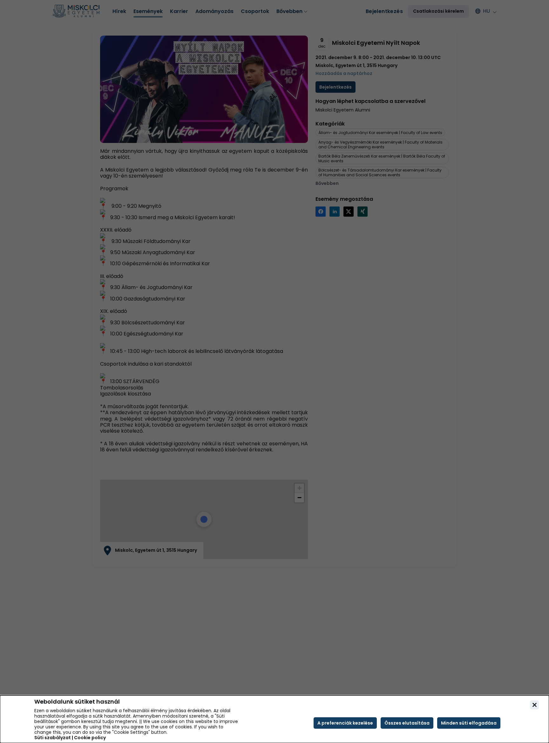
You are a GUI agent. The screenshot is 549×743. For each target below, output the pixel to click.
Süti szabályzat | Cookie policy (70, 737)
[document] (274, 719)
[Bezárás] (534, 704)
